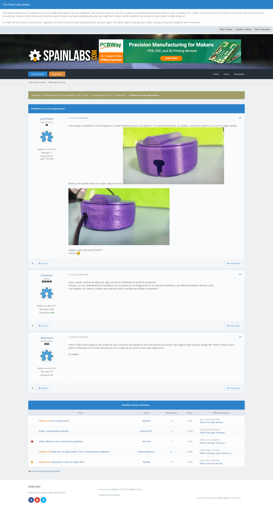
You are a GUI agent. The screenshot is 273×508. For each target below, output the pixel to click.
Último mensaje (207, 422)
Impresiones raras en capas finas (68, 461)
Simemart (47, 275)
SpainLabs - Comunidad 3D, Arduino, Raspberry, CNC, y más (59, 95)
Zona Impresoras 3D (101, 95)
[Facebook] (31, 500)
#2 (240, 274)
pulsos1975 (146, 431)
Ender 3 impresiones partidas (54, 431)
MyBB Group (136, 489)
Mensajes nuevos (37, 82)
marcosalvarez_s (146, 451)
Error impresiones (60, 420)
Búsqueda (239, 74)
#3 (240, 337)
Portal (216, 74)
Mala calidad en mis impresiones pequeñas (61, 441)
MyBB (113, 489)
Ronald (146, 461)
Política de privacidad (109, 495)
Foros (226, 74)
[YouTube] (37, 500)
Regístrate (57, 74)
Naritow (146, 420)
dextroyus (46, 338)
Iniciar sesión (37, 74)
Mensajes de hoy (57, 82)
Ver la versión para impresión (45, 471)
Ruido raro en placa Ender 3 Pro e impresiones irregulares (80, 451)
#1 (240, 118)
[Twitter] (43, 500)
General (119, 95)
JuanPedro (46, 119)
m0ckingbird (222, 497)
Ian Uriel (146, 441)
